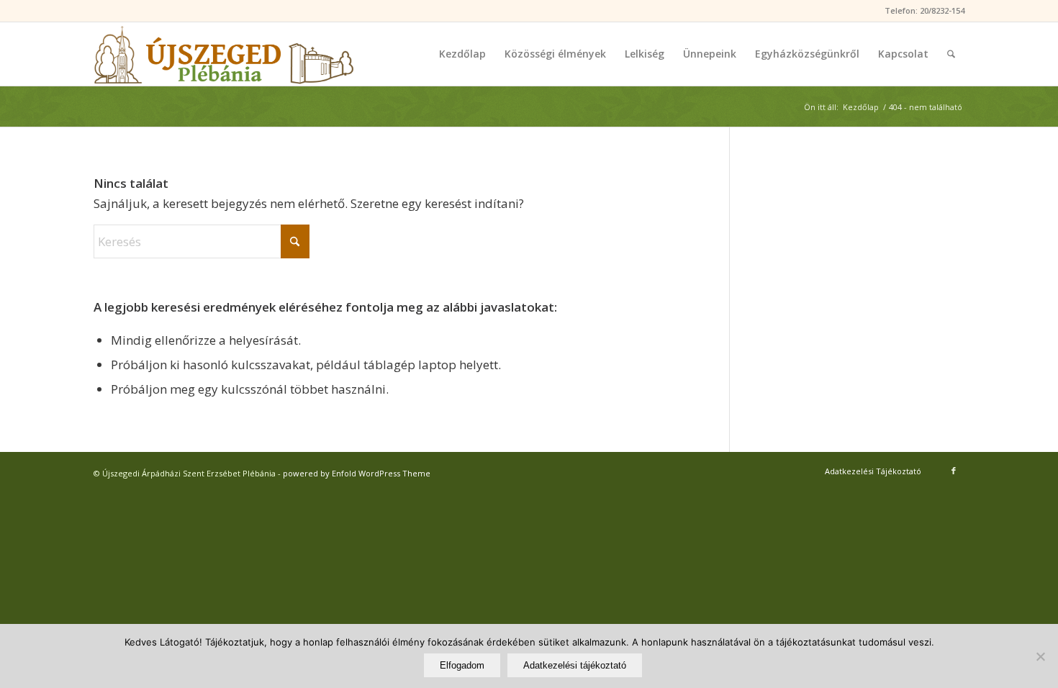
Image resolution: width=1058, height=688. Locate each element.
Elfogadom (462, 665)
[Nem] (1040, 656)
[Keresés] (951, 54)
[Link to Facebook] (953, 470)
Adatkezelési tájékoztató (574, 665)
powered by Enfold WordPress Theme (356, 473)
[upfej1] (224, 54)
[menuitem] (462, 54)
